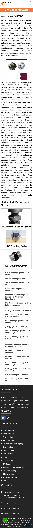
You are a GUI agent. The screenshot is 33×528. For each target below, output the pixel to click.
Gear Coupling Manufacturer (20, 524)
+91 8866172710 (9, 503)
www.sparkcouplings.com (11, 513)
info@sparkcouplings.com (11, 508)
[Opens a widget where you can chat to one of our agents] (26, 525)
